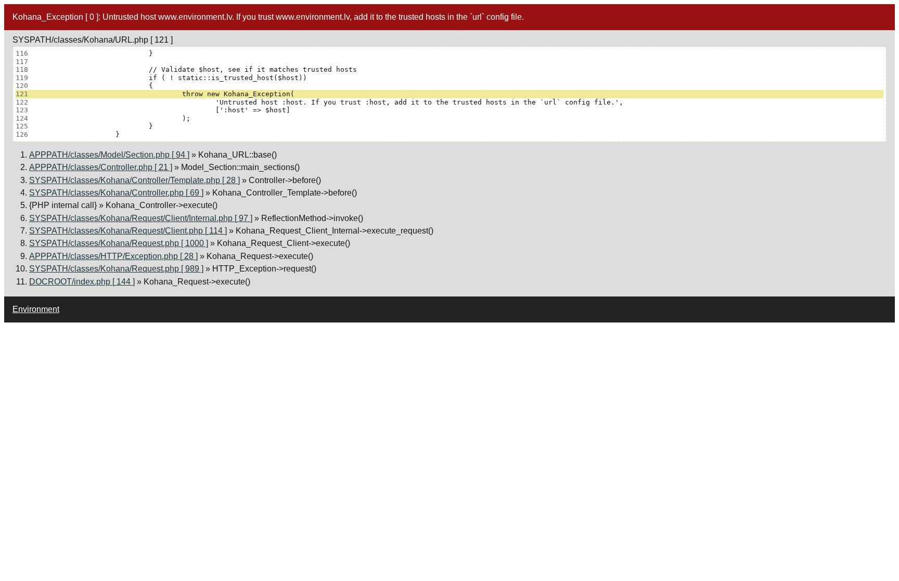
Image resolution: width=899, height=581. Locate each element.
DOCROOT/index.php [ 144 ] (82, 281)
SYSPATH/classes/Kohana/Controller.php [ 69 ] (116, 192)
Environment (35, 309)
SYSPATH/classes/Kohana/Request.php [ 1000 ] (118, 243)
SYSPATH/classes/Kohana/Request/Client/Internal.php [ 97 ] (140, 218)
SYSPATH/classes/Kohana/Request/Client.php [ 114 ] (128, 230)
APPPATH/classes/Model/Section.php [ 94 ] (109, 154)
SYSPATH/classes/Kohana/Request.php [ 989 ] (116, 268)
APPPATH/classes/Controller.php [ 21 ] (100, 167)
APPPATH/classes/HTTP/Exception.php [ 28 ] (113, 256)
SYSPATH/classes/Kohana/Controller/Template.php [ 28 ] (134, 180)
